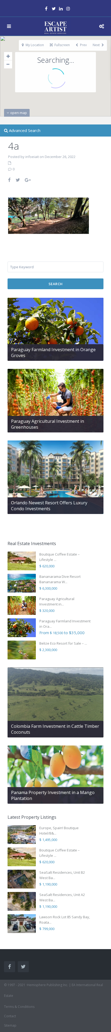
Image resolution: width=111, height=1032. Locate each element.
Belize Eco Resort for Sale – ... (63, 643)
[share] (9, 180)
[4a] (48, 215)
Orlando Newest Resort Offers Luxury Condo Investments (49, 506)
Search (55, 283)
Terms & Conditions (19, 1006)
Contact (10, 1016)
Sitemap (10, 1025)
